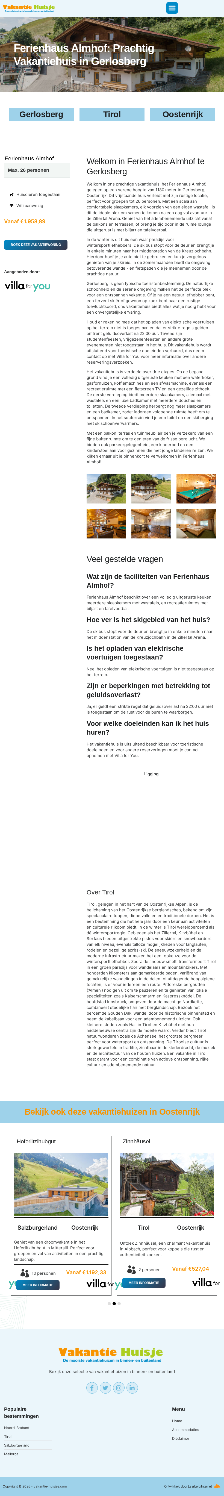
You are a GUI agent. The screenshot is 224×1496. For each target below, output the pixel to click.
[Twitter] (105, 1388)
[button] (172, 8)
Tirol (108, 892)
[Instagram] (119, 1388)
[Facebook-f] (92, 1388)
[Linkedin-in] (132, 1388)
